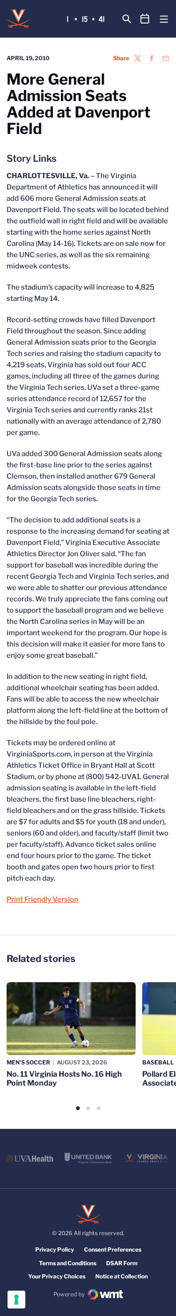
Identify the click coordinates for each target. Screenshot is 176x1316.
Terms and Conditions (67, 1263)
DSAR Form (122, 1263)
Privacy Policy (54, 1249)
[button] (78, 1108)
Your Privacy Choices (56, 1276)
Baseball (158, 1062)
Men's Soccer (28, 1062)
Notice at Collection (121, 1276)
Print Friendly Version (42, 899)
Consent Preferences (112, 1249)
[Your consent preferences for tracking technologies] (16, 1299)
